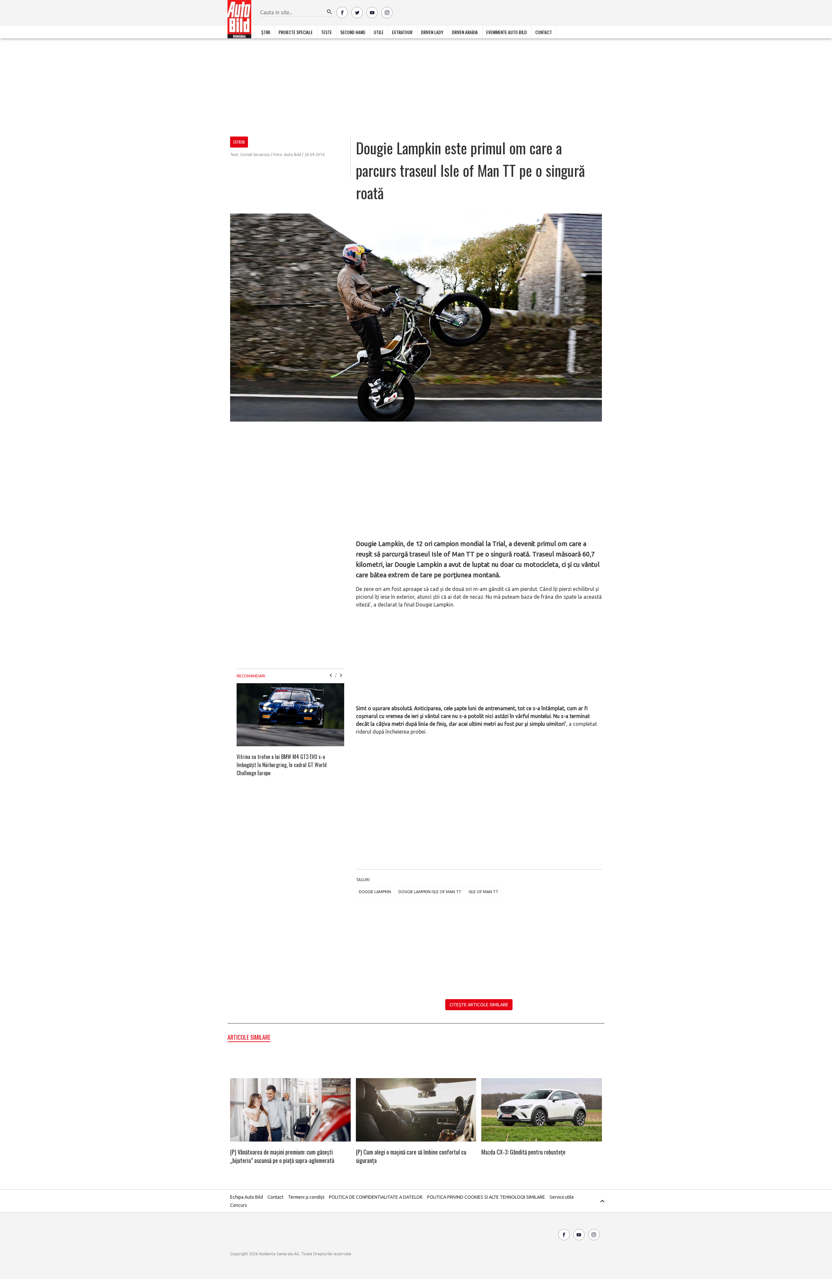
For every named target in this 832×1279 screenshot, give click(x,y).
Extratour (402, 32)
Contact (543, 32)
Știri (265, 32)
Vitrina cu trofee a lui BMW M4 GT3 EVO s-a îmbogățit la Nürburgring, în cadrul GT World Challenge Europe (282, 765)
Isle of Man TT (483, 892)
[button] (329, 12)
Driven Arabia (465, 32)
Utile (379, 32)
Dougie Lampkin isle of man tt (429, 892)
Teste (326, 32)
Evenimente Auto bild (506, 32)
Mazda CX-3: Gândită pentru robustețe (523, 1152)
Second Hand (352, 32)
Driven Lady (432, 32)
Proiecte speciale (296, 32)
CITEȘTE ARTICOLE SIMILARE (478, 1004)
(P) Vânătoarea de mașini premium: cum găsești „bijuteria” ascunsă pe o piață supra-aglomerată (282, 1156)
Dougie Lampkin (375, 892)
